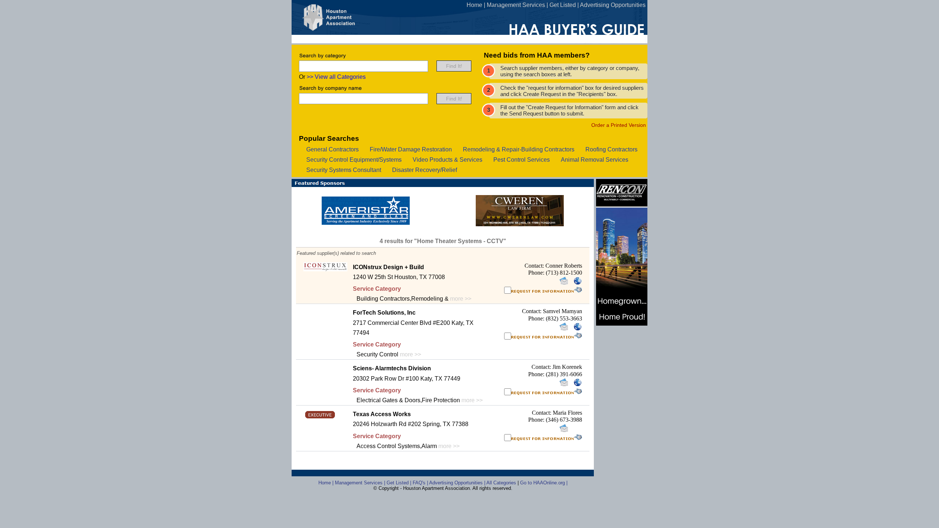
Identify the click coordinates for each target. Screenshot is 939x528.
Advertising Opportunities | (457, 482)
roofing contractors (611, 149)
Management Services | (361, 482)
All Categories (502, 482)
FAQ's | (421, 482)
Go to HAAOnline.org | (543, 482)
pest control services (521, 160)
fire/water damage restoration (411, 149)
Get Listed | (400, 482)
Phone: (537, 273)
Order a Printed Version (618, 125)
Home (474, 5)
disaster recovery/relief (424, 170)
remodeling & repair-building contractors (518, 149)
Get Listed (562, 5)
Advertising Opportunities (613, 5)
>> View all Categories (336, 77)
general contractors (332, 149)
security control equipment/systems (354, 160)
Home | (326, 482)
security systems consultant (343, 170)
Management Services (516, 5)
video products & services (447, 160)
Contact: (535, 266)
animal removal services (594, 160)
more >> (460, 299)
